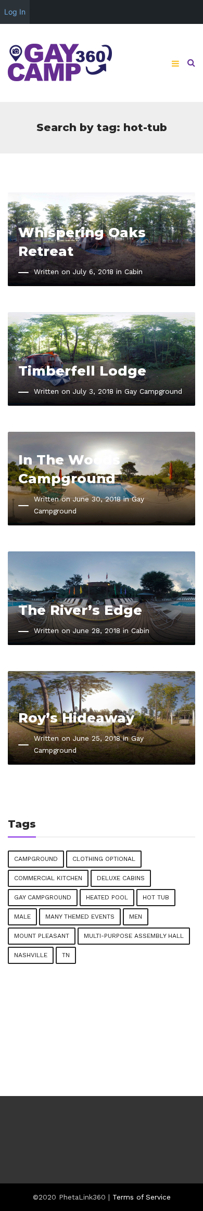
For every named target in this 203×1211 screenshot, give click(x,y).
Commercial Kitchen (48, 878)
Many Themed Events (80, 916)
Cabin (133, 271)
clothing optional (103, 858)
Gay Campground (153, 391)
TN (66, 955)
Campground (36, 858)
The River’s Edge (80, 610)
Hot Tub (156, 897)
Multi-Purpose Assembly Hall (134, 935)
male (22, 916)
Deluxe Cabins (121, 878)
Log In (15, 11)
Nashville (30, 955)
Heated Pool (107, 897)
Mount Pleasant (41, 935)
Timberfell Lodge (82, 371)
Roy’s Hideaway (76, 718)
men (135, 916)
